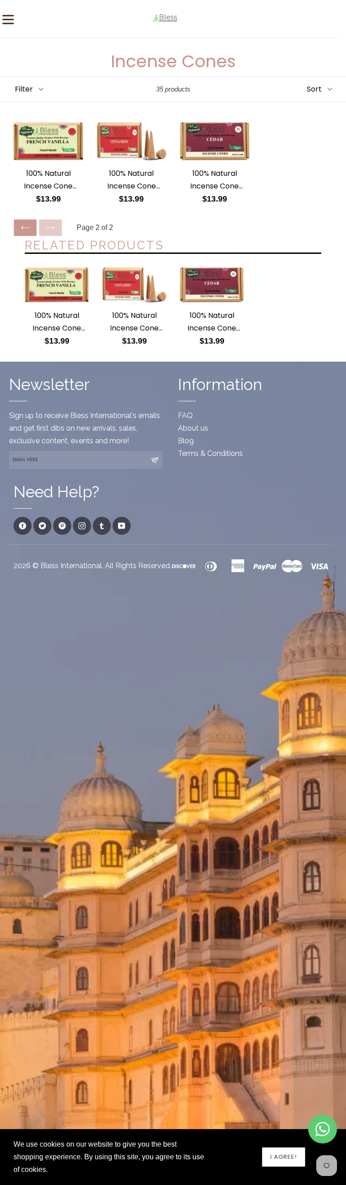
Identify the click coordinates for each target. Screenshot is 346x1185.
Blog (186, 440)
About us (193, 428)
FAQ (185, 415)
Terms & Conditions (210, 453)
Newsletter (49, 384)
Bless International (71, 565)
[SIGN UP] (154, 460)
